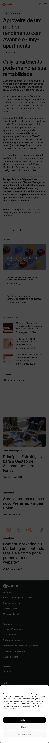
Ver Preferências (24, 734)
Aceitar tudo (24, 720)
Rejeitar (24, 727)
